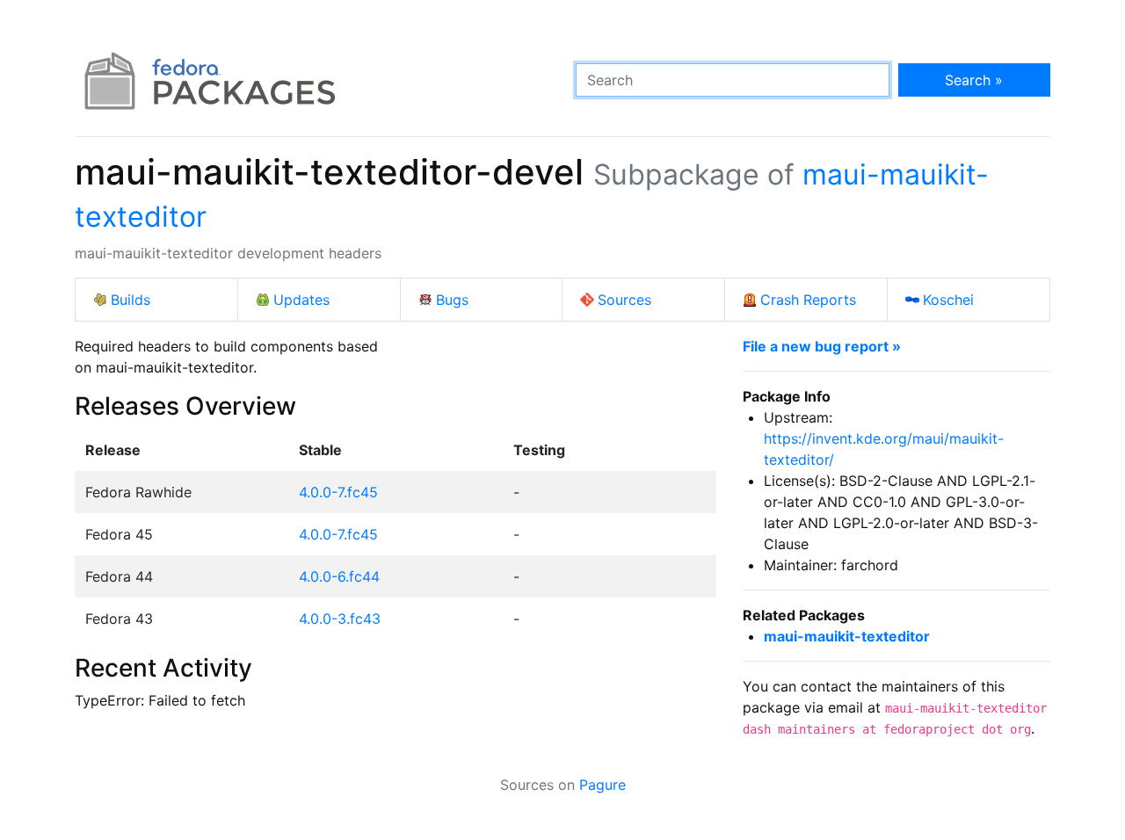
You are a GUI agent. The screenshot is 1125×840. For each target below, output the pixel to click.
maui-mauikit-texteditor (847, 636)
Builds (130, 299)
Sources (624, 299)
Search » (974, 80)
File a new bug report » (822, 346)
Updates (301, 299)
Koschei (948, 299)
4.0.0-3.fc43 (340, 618)
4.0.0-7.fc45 (338, 492)
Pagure (602, 784)
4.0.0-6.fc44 (339, 576)
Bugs (452, 299)
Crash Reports (808, 299)
